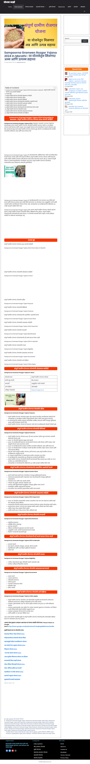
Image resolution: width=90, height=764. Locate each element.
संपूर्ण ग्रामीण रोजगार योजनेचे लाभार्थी (16, 105)
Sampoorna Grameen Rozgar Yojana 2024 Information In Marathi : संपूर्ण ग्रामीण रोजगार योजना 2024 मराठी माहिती (30, 91)
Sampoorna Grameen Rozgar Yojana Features (25, 727)
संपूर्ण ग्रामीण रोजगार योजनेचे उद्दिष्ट (15, 97)
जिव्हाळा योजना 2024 (10, 649)
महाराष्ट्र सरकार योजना (40, 752)
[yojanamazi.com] (9, 2)
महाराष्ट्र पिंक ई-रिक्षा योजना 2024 (14, 634)
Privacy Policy (64, 758)
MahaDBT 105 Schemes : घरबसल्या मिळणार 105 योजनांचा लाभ (76, 108)
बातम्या (76, 7)
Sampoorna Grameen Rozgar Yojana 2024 (37, 720)
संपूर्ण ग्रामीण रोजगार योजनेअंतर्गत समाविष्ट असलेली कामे (21, 101)
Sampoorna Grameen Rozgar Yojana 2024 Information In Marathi (21, 724)
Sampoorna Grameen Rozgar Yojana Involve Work (22, 728)
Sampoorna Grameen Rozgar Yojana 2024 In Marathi (40, 722)
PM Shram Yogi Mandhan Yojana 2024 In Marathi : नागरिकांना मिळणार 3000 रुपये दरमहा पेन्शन (30, 733)
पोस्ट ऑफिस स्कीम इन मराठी (13, 668)
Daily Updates (18, 7)
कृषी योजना (52, 7)
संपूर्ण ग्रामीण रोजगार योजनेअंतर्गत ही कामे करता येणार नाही (22, 107)
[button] (84, 11)
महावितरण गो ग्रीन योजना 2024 (13, 672)
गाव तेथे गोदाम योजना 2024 (12, 653)
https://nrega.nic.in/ (38, 390)
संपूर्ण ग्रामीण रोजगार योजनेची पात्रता (17, 109)
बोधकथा (83, 7)
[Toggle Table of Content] (54, 88)
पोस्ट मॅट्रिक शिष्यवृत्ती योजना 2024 (14, 664)
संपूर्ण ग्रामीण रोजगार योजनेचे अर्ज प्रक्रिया (18, 113)
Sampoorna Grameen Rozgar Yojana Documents (28, 725)
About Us (63, 746)
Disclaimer (63, 752)
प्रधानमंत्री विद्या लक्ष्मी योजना (12, 660)
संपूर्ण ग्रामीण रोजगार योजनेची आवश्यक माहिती (19, 103)
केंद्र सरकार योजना (18, 719)
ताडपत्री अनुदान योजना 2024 (13, 675)
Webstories (61, 7)
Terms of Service (65, 755)
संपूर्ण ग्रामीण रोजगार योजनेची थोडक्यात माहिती (19, 95)
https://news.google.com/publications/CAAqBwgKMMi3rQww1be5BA (31, 626)
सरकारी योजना (40, 7)
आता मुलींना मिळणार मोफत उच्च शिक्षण (16, 657)
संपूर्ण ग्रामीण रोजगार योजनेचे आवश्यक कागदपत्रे (19, 111)
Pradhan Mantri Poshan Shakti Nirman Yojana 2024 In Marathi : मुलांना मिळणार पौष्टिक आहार (30, 732)
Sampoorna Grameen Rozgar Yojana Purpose (23, 730)
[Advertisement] (30, 75)
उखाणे (69, 7)
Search (67, 38)
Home (10, 7)
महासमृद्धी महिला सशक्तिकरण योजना (15, 641)
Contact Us (63, 749)
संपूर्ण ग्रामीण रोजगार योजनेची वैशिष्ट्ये (16, 99)
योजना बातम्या (29, 7)
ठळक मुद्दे (8, 94)
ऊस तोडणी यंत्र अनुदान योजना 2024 (15, 645)
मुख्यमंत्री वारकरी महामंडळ (12, 679)
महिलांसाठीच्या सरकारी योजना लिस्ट (15, 638)
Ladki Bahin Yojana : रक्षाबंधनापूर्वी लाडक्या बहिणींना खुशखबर (76, 100)
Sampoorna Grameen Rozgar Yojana (15, 720)
